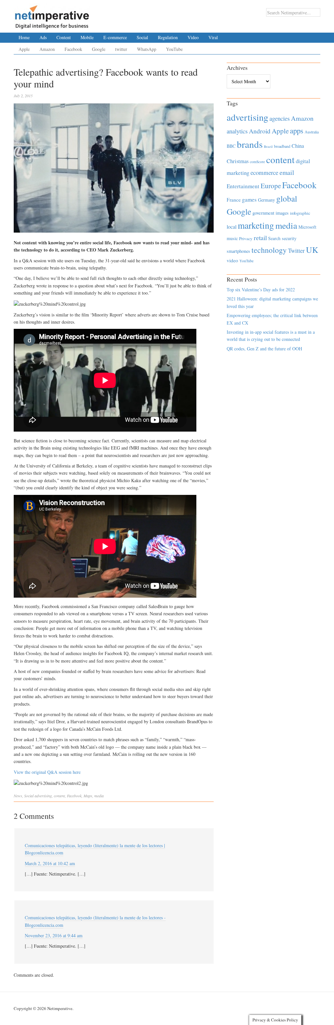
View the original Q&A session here (47, 772)
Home (24, 37)
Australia (312, 131)
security (289, 238)
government (263, 213)
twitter (121, 49)
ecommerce (264, 172)
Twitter (296, 250)
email (287, 172)
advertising (43, 795)
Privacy (245, 238)
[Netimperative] (52, 14)
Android (259, 131)
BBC (231, 146)
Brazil (268, 146)
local (231, 226)
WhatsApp (146, 49)
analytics (237, 131)
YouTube (174, 49)
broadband (282, 146)
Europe (271, 185)
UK (312, 249)
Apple (24, 49)
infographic (300, 213)
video (232, 260)
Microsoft (307, 227)
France (234, 199)
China (298, 145)
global (286, 198)
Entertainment (243, 186)
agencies (279, 118)
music (232, 238)
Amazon (47, 49)
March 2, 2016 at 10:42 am (50, 863)
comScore (257, 161)
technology (269, 250)
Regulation (168, 37)
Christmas (238, 161)
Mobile (87, 37)
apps (296, 130)
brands (250, 144)
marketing (256, 225)
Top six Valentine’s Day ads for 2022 (261, 289)
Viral (213, 37)
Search (274, 238)
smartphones (238, 251)
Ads (43, 37)
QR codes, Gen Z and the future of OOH (264, 348)
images (282, 213)
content (59, 795)
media (99, 795)
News (18, 795)
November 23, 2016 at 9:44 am (54, 935)
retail (260, 237)
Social (142, 37)
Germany (266, 200)
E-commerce (115, 37)
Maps (88, 795)
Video (193, 37)
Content (63, 37)
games (249, 199)
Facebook (73, 49)
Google (98, 49)
